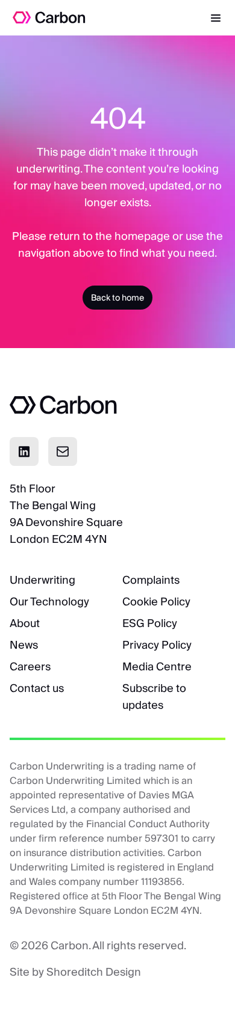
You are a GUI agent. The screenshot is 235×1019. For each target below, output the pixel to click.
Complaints (151, 580)
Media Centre (157, 666)
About (25, 623)
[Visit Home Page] (43, 17)
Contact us (37, 688)
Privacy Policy (157, 645)
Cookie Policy (156, 601)
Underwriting (42, 580)
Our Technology (49, 601)
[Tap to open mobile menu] (215, 17)
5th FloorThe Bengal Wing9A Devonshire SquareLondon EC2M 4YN (66, 514)
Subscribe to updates (154, 696)
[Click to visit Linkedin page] (24, 451)
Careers (30, 666)
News (24, 645)
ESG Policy (149, 623)
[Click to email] (62, 451)
